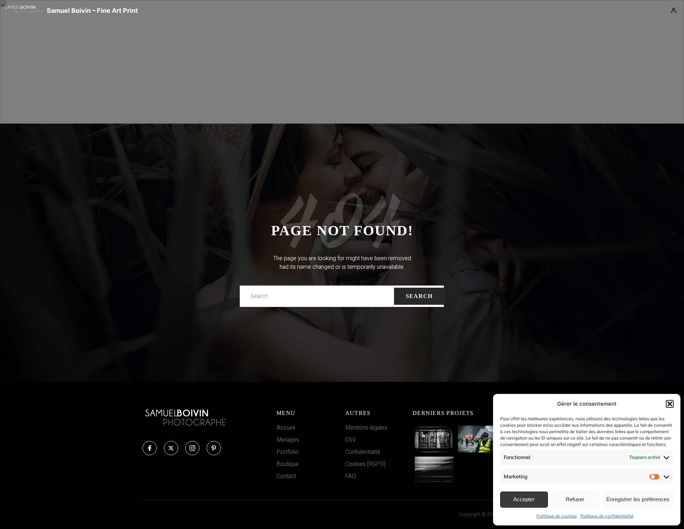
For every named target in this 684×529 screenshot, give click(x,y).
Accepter (523, 499)
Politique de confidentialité (606, 516)
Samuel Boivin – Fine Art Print (92, 10)
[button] (669, 403)
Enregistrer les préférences (637, 499)
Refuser (575, 499)
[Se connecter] (673, 10)
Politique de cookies (557, 516)
